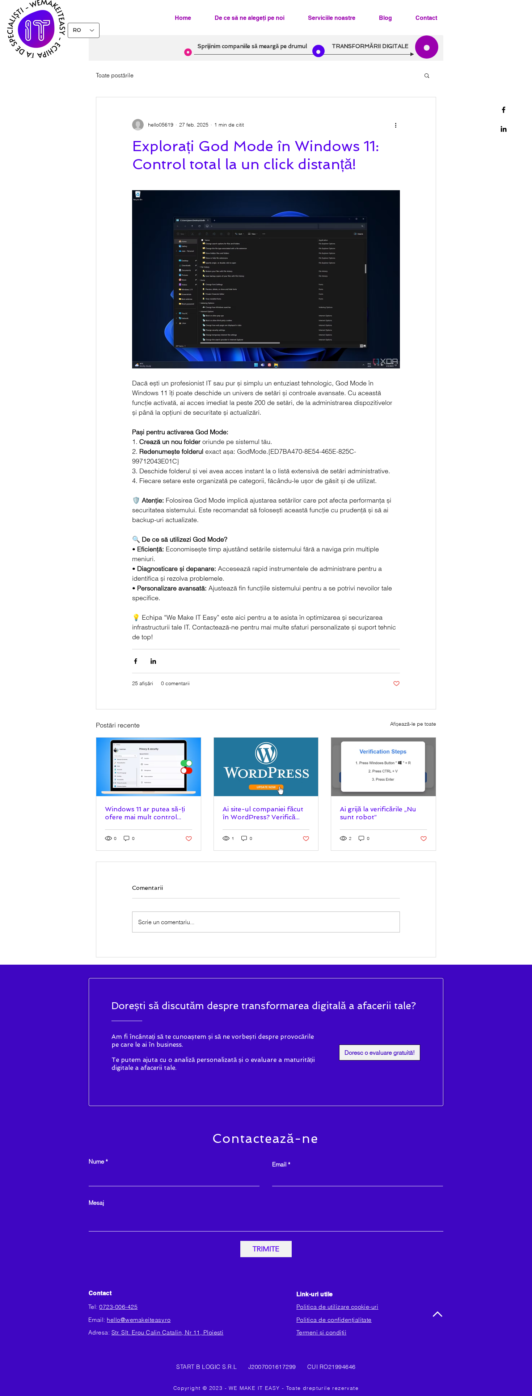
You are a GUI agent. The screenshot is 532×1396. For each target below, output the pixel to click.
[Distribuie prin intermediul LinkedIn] (153, 661)
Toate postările (115, 75)
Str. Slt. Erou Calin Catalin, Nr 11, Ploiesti (167, 1332)
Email (279, 1164)
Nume (96, 1161)
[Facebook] (503, 110)
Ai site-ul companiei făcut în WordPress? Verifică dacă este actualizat (263, 813)
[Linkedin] (503, 129)
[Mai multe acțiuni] (395, 124)
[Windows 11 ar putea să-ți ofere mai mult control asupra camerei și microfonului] (148, 767)
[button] (426, 75)
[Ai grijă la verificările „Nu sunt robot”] (383, 767)
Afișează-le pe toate (413, 724)
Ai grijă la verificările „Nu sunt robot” (378, 813)
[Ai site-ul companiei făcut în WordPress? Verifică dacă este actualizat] (266, 767)
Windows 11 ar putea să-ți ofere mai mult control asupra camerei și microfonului (145, 813)
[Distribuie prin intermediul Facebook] (135, 661)
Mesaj (96, 1202)
